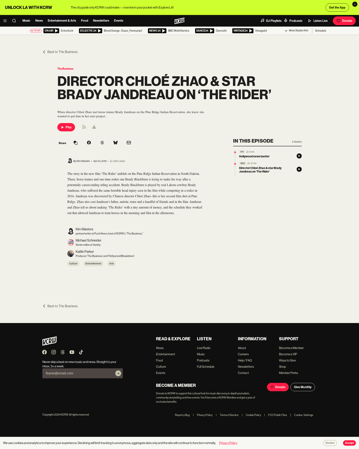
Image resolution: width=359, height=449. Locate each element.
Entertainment (93, 263)
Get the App (337, 7)
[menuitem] (94, 127)
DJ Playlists (274, 21)
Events (118, 20)
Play (68, 127)
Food (84, 20)
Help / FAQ (245, 360)
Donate (347, 21)
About (242, 348)
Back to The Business (62, 52)
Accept (349, 443)
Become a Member (291, 348)
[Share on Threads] (102, 143)
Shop (282, 366)
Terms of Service (227, 415)
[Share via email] (129, 143)
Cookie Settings (303, 415)
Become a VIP (288, 354)
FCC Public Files (275, 415)
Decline (330, 443)
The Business (65, 68)
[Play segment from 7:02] (235, 164)
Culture (73, 263)
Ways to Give (287, 360)
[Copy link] (76, 143)
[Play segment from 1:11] (235, 152)
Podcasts (295, 21)
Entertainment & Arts (62, 20)
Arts (111, 263)
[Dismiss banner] (354, 4)
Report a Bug (182, 415)
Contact (243, 373)
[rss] (84, 128)
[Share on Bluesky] (115, 143)
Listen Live (321, 21)
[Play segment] (299, 155)
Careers (243, 354)
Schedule (320, 30)
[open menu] (6, 20)
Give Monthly (302, 387)
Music (26, 20)
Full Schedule (205, 366)
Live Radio (203, 348)
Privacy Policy (203, 415)
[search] (15, 20)
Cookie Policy (251, 415)
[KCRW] (49, 344)
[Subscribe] (118, 373)
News (39, 20)
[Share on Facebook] (89, 143)
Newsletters (101, 20)
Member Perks (288, 373)
